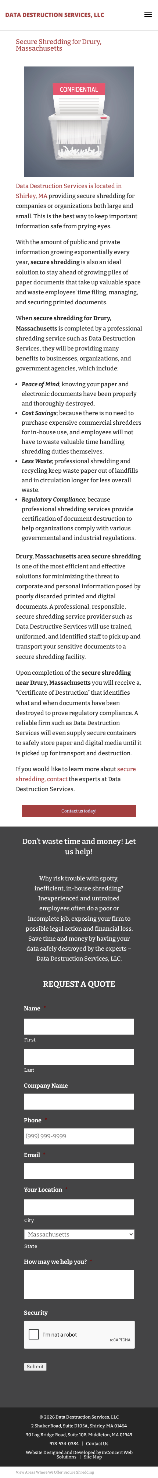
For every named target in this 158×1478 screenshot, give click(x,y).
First (30, 1040)
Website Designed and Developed (61, 1452)
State (30, 1246)
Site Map (93, 1457)
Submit (35, 1367)
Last (29, 1070)
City (29, 1220)
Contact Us (97, 1443)
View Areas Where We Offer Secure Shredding (55, 1472)
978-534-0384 (64, 1443)
